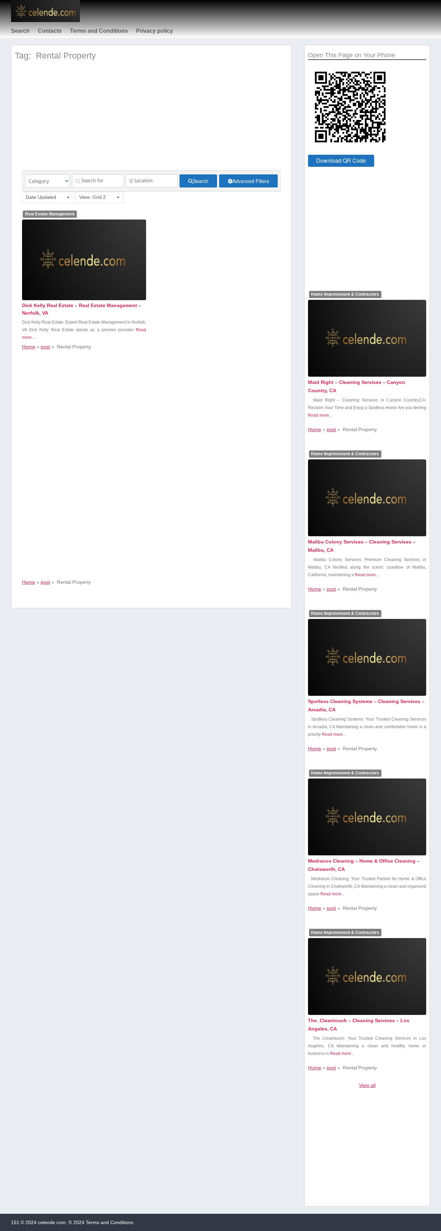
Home (28, 346)
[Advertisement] (151, 122)
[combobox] (48, 197)
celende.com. (52, 1222)
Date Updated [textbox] (41, 197)
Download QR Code (341, 160)
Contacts (50, 31)
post (45, 346)
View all (367, 1085)
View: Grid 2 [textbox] (92, 197)
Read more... (320, 415)
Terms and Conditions (99, 31)
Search (20, 31)
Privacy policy (154, 31)
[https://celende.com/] (45, 20)
